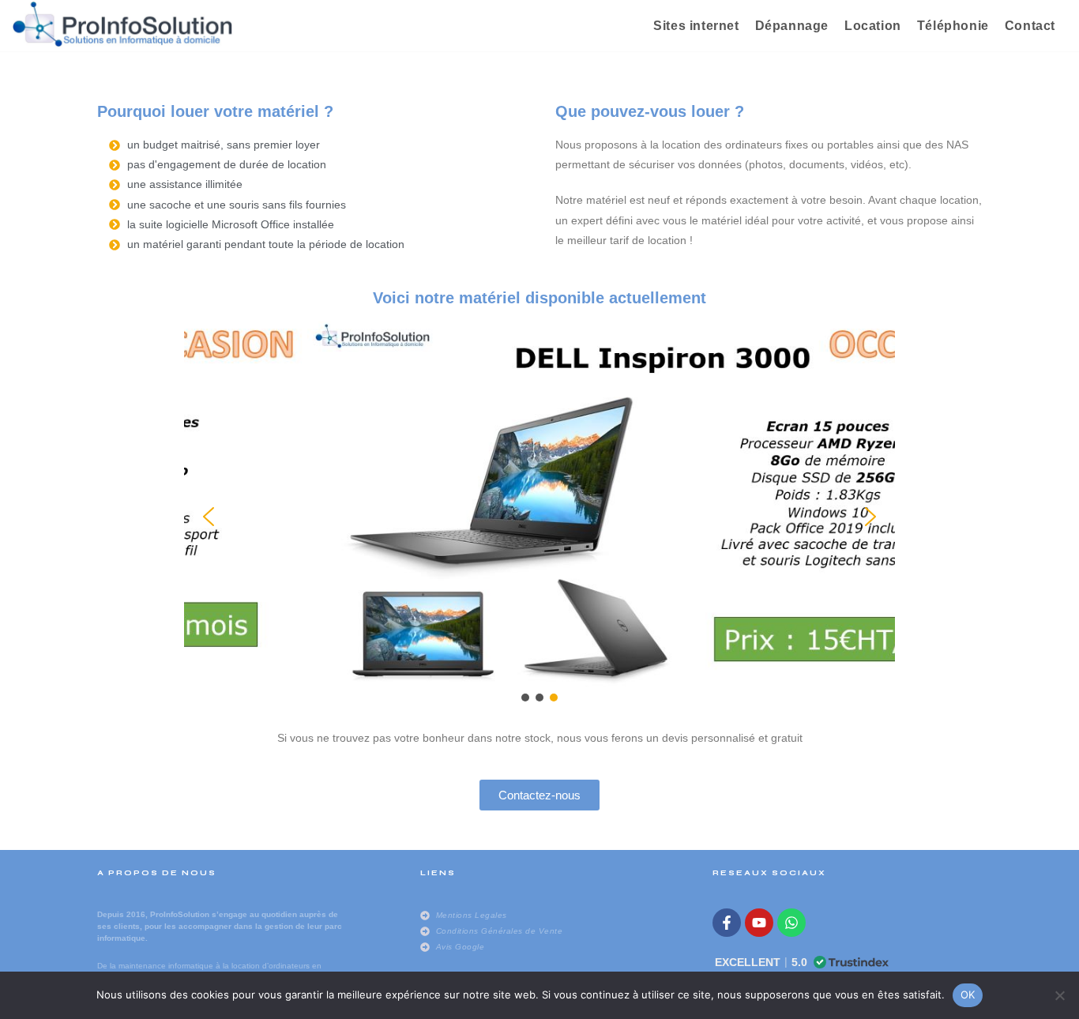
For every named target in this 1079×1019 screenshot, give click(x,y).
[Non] (1059, 995)
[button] (208, 516)
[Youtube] (759, 922)
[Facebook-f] (726, 922)
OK (968, 994)
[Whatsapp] (791, 922)
